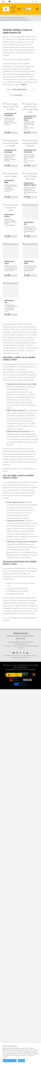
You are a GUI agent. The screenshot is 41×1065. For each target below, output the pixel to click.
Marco (24, 85)
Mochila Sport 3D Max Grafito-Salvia (30, 118)
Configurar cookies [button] (9, 1060)
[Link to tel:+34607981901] (3, 1)
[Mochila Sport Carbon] (10, 208)
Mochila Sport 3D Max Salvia (30, 151)
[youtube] (13, 653)
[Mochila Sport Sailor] (30, 250)
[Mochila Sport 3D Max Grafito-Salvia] (30, 108)
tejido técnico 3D (29, 50)
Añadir (13, 132)
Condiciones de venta (18, 657)
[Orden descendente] (34, 89)
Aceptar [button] (21, 1060)
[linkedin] (27, 653)
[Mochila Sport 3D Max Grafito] (10, 107)
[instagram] (17, 653)
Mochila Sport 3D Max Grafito (10, 114)
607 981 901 (30, 642)
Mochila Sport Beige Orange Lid (30, 184)
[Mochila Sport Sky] (10, 290)
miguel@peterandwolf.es (20, 644)
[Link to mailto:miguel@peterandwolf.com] (9, 1)
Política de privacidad (14, 655)
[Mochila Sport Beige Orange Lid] (30, 176)
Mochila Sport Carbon (9, 215)
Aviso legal (23, 655)
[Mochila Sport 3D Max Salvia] (30, 143)
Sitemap (27, 657)
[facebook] (20, 653)
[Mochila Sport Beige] (10, 175)
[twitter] (24, 653)
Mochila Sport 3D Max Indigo (10, 151)
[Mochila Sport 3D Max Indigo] (10, 143)
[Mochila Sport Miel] (30, 211)
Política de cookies (32, 655)
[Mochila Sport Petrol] (10, 250)
